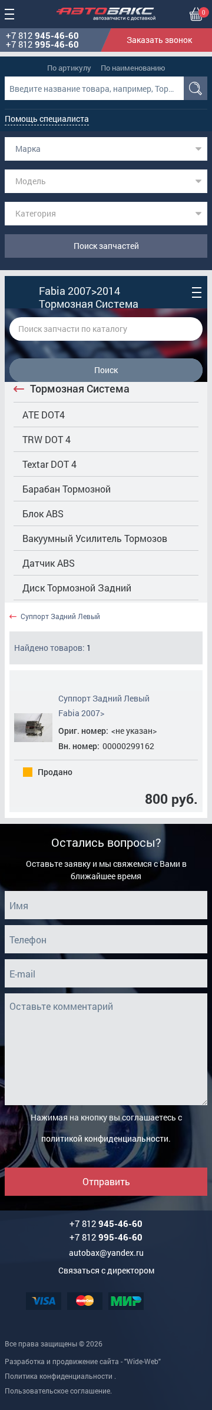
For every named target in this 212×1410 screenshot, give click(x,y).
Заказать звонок (159, 39)
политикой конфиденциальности (104, 1138)
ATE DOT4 (43, 414)
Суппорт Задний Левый (60, 616)
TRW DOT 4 (46, 439)
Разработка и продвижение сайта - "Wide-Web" (83, 1361)
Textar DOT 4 (49, 464)
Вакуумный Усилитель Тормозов (94, 538)
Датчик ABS (48, 563)
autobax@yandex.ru (106, 1252)
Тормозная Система (80, 388)
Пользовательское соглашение (57, 1390)
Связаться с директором (106, 1270)
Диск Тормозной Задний (76, 587)
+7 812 (42, 35)
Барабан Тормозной (66, 489)
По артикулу (69, 67)
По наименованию (133, 67)
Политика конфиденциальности (58, 1376)
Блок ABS (43, 513)
